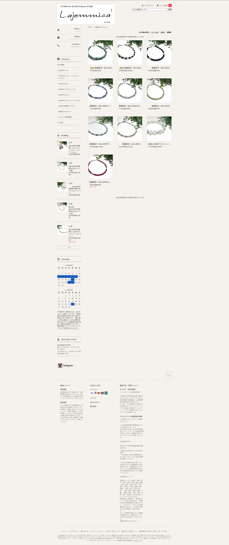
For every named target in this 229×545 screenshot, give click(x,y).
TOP (89, 27)
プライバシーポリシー (97, 531)
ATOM (164, 531)
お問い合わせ (84, 531)
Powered (115, 540)
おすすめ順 (155, 32)
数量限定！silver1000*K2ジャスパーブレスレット (139, 106)
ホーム (64, 531)
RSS (159, 531)
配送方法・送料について (130, 531)
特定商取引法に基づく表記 (147, 531)
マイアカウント (149, 5)
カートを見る (165, 5)
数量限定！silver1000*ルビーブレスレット (107, 182)
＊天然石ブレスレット (101, 27)
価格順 (163, 32)
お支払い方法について (113, 531)
